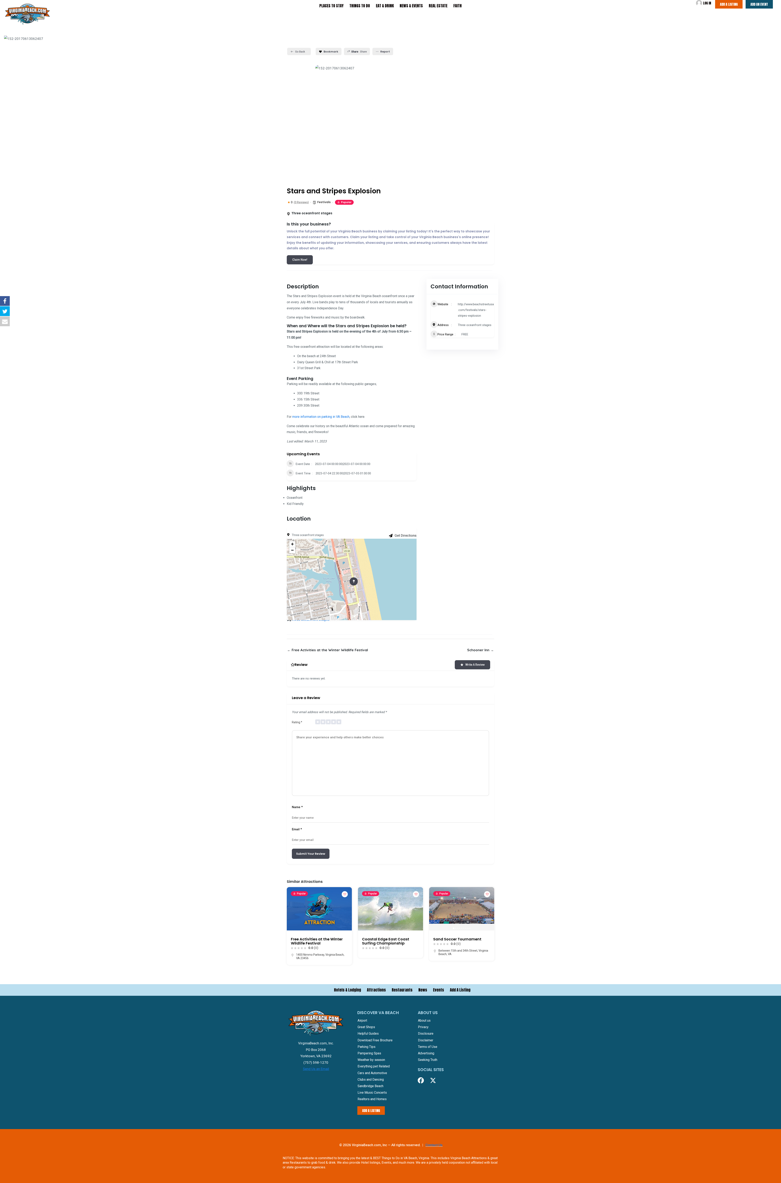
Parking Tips (366, 1047)
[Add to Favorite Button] (345, 894)
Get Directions (406, 535)
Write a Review (475, 664)
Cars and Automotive (372, 1073)
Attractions (376, 990)
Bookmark (331, 52)
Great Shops (366, 1027)
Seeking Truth (427, 1060)
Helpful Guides (368, 1033)
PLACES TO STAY (331, 6)
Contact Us (434, 1145)
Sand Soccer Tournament (457, 939)
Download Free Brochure (375, 1040)
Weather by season (371, 1060)
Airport (362, 1020)
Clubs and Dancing (371, 1079)
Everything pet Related (374, 1066)
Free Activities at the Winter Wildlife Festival (317, 941)
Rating (297, 722)
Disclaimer (425, 1040)
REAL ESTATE (438, 6)
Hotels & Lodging (347, 990)
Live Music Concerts (372, 1092)
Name (297, 807)
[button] (434, 909)
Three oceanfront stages (474, 325)
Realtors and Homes (372, 1099)
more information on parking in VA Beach (320, 417)
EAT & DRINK (385, 6)
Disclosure (425, 1033)
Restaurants (402, 990)
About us (424, 1020)
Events (438, 990)
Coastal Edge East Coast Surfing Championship (385, 941)
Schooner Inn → (480, 650)
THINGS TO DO (359, 6)
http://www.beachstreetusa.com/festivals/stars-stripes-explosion (476, 309)
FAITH (457, 6)
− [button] (292, 550)
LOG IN (707, 3)
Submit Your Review (310, 854)
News (422, 990)
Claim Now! (299, 259)
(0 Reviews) (301, 202)
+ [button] (292, 544)
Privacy (423, 1027)
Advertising (426, 1053)
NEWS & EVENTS (411, 6)
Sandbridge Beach (370, 1086)
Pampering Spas (369, 1053)
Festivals (324, 202)
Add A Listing (460, 990)
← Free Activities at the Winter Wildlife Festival (327, 650)
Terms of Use (427, 1047)
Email (297, 829)
